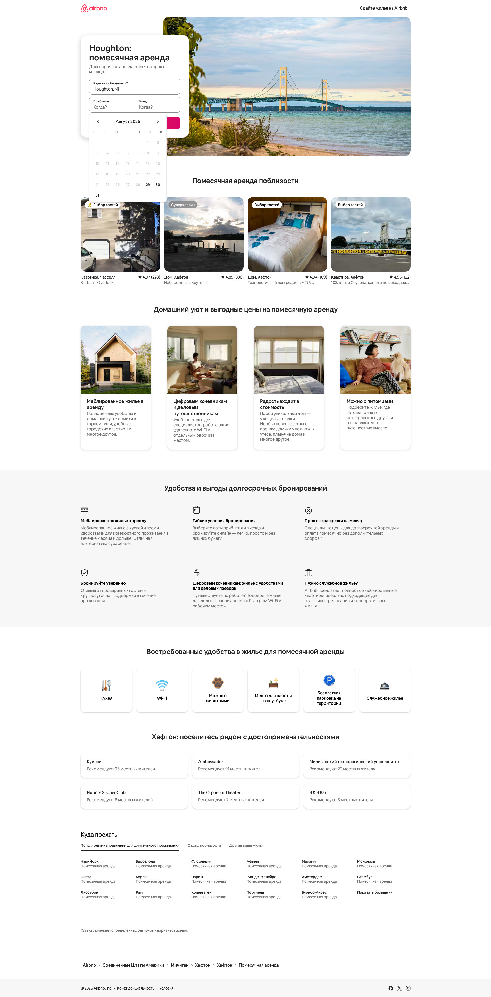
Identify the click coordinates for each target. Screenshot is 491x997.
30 (158, 184)
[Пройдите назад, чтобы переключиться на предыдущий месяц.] (98, 121)
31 (97, 195)
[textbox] (112, 107)
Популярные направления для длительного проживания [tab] (130, 845)
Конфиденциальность (135, 988)
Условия (166, 988)
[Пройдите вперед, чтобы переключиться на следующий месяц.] (157, 121)
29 (148, 184)
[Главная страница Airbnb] (94, 8)
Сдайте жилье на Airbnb (383, 8)
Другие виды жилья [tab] (246, 845)
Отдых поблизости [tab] (204, 845)
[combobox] (134, 89)
